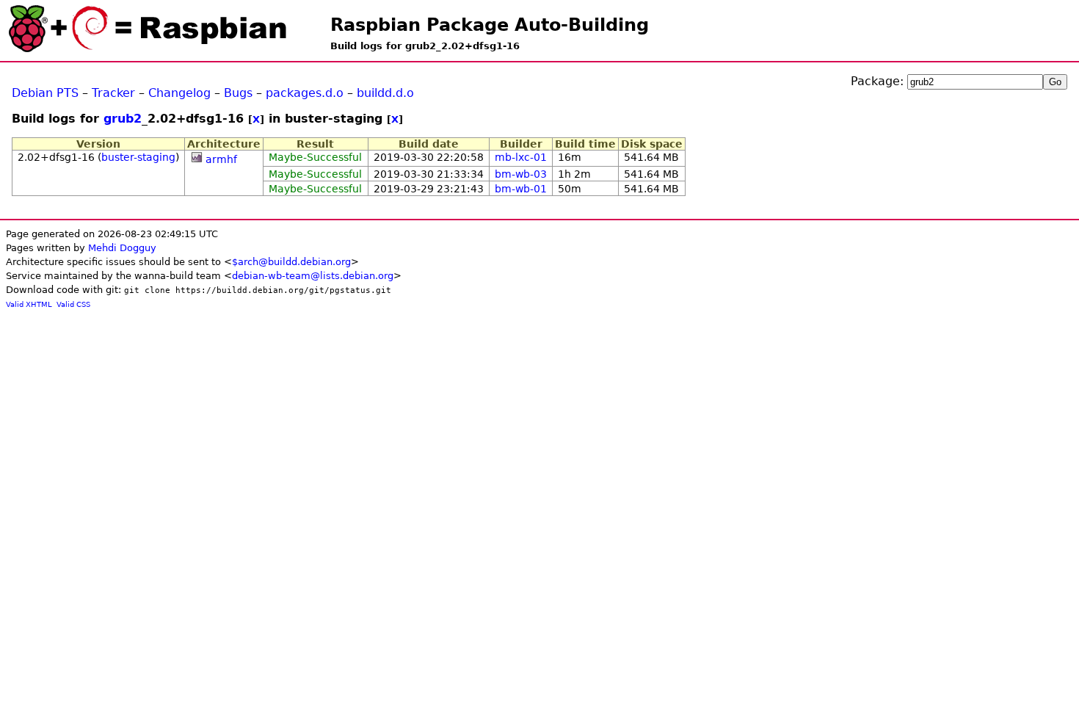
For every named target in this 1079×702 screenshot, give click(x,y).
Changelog (179, 93)
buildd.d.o (385, 93)
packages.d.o (305, 93)
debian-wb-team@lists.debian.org (312, 275)
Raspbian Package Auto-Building (489, 25)
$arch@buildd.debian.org (291, 261)
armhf (221, 159)
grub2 (122, 119)
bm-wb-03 (521, 174)
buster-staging (138, 157)
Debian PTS (45, 93)
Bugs (238, 93)
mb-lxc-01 (521, 157)
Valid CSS (73, 304)
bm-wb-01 (521, 189)
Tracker (113, 93)
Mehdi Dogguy (122, 247)
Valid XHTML (29, 304)
